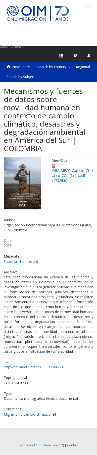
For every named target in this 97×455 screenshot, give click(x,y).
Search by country (52, 66)
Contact (72, 445)
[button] (75, 55)
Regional (83, 66)
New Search (22, 66)
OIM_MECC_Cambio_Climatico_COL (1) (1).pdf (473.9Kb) (72, 175)
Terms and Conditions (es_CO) (41, 445)
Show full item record (21, 261)
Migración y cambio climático (27, 414)
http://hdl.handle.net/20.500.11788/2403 (35, 367)
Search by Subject (20, 76)
